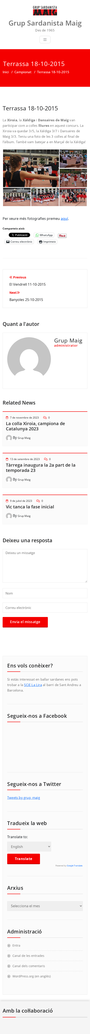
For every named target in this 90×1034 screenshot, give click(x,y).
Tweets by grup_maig (23, 797)
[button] (31, 168)
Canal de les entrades (28, 956)
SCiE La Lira (33, 685)
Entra (16, 945)
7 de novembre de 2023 (24, 417)
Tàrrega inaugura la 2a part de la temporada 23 (41, 467)
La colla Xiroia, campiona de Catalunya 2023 (35, 426)
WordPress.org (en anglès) (31, 976)
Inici (6, 72)
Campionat (22, 72)
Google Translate (74, 865)
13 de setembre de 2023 (25, 459)
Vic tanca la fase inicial (30, 507)
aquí (64, 218)
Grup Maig (24, 438)
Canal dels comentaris (28, 966)
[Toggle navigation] (45, 39)
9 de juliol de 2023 (21, 501)
